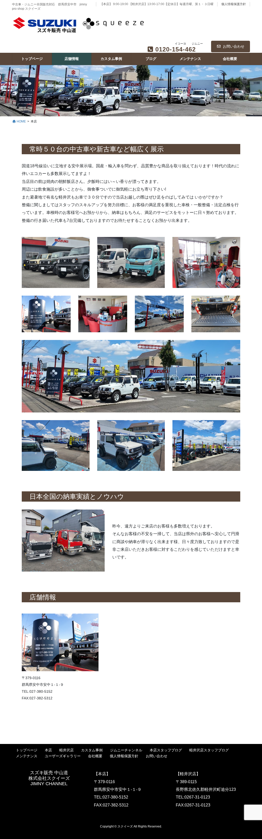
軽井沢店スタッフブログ (209, 750)
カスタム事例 (92, 750)
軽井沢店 (66, 750)
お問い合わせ (233, 46)
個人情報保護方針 (233, 4)
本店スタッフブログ (166, 750)
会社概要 (95, 756)
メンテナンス (26, 756)
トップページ (26, 750)
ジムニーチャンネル (126, 750)
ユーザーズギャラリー (63, 756)
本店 (48, 750)
